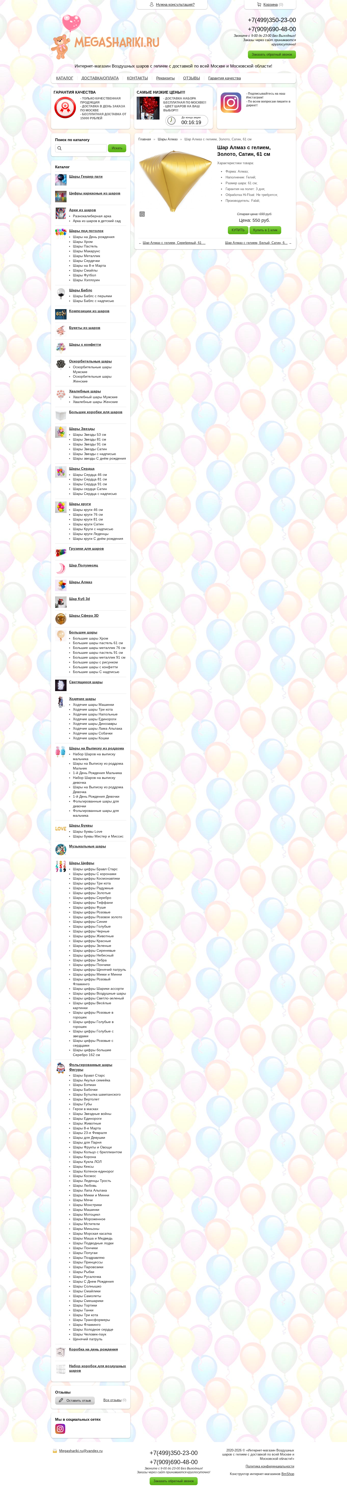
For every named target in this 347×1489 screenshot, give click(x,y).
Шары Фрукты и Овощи (92, 1147)
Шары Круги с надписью (93, 529)
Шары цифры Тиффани (93, 902)
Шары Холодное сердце (93, 1329)
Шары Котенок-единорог (93, 1171)
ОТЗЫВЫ (191, 78)
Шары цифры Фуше (89, 907)
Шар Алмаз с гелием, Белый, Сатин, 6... (256, 243)
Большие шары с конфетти (95, 667)
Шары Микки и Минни (91, 1195)
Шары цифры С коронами (94, 874)
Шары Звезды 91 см (89, 444)
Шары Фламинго (87, 1325)
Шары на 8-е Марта (89, 265)
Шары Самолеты (87, 1296)
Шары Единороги (87, 1118)
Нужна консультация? (175, 4)
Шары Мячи (83, 1200)
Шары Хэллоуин (86, 280)
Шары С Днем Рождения (93, 1281)
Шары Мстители (86, 1224)
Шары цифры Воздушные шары (99, 993)
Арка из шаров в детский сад (97, 221)
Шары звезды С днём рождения (99, 458)
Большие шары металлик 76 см (99, 648)
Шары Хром (83, 242)
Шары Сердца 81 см (90, 479)
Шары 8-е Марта (87, 1128)
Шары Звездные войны (92, 1114)
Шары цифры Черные (91, 931)
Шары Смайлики (87, 1291)
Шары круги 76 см (88, 514)
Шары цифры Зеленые (92, 946)
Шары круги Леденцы (90, 534)
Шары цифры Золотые (92, 893)
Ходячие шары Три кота (93, 709)
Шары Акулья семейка (91, 1080)
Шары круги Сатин (88, 524)
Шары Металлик (86, 256)
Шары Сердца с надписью (95, 494)
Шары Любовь (85, 1185)
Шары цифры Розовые (92, 912)
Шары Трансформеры (91, 1320)
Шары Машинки (86, 1210)
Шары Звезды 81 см (89, 439)
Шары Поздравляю (89, 1258)
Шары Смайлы (85, 270)
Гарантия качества (224, 78)
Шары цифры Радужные (93, 888)
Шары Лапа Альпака (90, 1190)
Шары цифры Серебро (92, 898)
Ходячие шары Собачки (93, 733)
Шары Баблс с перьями (92, 296)
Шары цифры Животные (93, 936)
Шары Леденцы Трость (92, 1181)
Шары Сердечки (86, 261)
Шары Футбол (84, 275)
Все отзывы (112, 1400)
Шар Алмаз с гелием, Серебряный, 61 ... (174, 243)
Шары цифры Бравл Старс (95, 869)
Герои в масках (85, 1109)
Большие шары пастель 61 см (98, 643)
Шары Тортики (85, 1305)
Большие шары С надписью (96, 672)
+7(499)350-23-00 (272, 19)
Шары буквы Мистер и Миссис (98, 836)
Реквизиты (165, 78)
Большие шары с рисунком (95, 662)
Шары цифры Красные (92, 941)
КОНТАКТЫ (137, 78)
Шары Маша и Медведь (93, 1238)
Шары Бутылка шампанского (97, 1094)
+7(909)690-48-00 (272, 29)
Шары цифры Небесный (93, 955)
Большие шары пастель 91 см (98, 652)
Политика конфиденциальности (270, 1466)
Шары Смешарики (88, 1301)
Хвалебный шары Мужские (95, 397)
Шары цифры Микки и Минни (97, 974)
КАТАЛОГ (64, 78)
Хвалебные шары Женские (95, 402)
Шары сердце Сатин (90, 489)
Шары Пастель (85, 246)
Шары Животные (87, 1123)
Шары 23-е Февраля (90, 1133)
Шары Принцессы (88, 1262)
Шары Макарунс (86, 251)
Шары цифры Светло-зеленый (98, 998)
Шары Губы (82, 1104)
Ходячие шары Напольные (95, 714)
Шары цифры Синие (90, 921)
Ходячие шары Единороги (94, 719)
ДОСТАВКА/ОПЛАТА (100, 78)
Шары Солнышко (87, 1286)
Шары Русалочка (87, 1277)
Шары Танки (83, 1310)
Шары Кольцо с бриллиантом (97, 1152)
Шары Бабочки (85, 1090)
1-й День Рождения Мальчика (97, 773)
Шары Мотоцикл (86, 1214)
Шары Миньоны (86, 1229)
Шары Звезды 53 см (89, 434)
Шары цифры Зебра (90, 960)
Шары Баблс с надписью (93, 301)
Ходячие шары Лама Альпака (97, 728)
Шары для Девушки (89, 1137)
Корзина (270, 4)
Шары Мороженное (89, 1219)
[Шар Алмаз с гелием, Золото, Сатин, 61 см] (175, 181)
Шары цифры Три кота (92, 883)
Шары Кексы (83, 1166)
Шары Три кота (85, 1315)
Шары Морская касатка (92, 1233)
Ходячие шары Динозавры (95, 724)
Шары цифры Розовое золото (97, 917)
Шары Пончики (85, 1248)
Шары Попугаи (85, 1253)
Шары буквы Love (87, 831)
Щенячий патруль (87, 1339)
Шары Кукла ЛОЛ (87, 1162)
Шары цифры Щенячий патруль (99, 969)
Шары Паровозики (88, 1267)
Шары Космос (84, 1176)
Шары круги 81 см (88, 519)
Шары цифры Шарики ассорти (98, 988)
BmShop (287, 1474)
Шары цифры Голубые (92, 926)
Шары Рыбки (83, 1272)
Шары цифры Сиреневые (94, 950)
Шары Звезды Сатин (90, 449)
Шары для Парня (87, 1142)
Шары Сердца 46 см (90, 475)
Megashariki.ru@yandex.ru (81, 1451)
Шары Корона (84, 1157)
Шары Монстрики (87, 1205)
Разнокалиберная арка (92, 216)
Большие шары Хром (90, 638)
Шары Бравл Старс (89, 1075)
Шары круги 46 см (88, 510)
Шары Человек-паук (89, 1334)
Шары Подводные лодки (93, 1243)
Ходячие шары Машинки (93, 704)
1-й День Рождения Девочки (96, 796)
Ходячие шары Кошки (91, 738)
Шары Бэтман (84, 1085)
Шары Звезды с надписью (94, 454)
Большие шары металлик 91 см (99, 657)
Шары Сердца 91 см (90, 484)
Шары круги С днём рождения (98, 539)
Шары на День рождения (94, 237)
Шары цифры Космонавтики (96, 878)
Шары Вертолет (86, 1099)
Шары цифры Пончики (92, 965)
